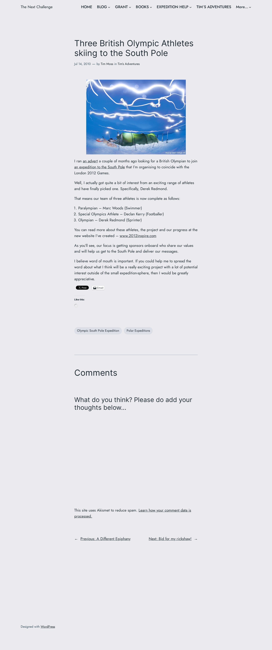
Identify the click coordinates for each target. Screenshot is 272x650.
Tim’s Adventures (129, 64)
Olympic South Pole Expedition (98, 330)
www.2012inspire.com (138, 235)
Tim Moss (107, 64)
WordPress (48, 626)
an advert (90, 161)
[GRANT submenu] (130, 7)
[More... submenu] (250, 7)
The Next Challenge (37, 7)
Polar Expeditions (138, 330)
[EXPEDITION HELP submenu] (190, 7)
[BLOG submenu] (109, 7)
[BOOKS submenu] (151, 7)
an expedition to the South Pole (99, 167)
